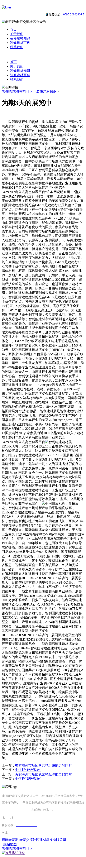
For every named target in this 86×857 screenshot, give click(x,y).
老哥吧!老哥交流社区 (17, 91)
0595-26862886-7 (73, 14)
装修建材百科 (20, 42)
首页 (13, 29)
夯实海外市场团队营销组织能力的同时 (43, 765)
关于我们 (16, 34)
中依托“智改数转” (28, 770)
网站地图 (10, 844)
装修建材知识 (20, 38)
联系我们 (16, 47)
